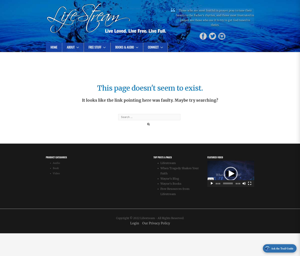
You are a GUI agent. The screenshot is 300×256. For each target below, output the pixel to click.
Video (56, 173)
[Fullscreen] (249, 183)
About (71, 47)
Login (134, 223)
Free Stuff (95, 47)
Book (56, 168)
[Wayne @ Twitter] (212, 36)
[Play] (212, 183)
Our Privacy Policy (156, 223)
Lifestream (168, 163)
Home (54, 47)
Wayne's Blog (169, 178)
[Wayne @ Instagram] (222, 36)
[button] (231, 174)
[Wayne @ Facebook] (203, 36)
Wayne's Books (170, 183)
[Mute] (244, 183)
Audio (56, 163)
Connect (153, 47)
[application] (230, 174)
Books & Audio (124, 47)
